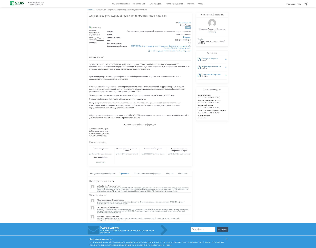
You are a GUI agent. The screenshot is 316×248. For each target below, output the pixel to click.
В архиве (187, 37)
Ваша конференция (120, 3)
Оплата (190, 3)
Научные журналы (174, 3)
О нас (200, 3)
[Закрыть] (227, 239)
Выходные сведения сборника (102, 173)
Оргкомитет (124, 173)
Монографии (155, 3)
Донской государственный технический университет (169, 50)
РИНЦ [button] (188, 27)
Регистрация (291, 4)
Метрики (169, 173)
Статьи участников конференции (148, 173)
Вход (299, 4)
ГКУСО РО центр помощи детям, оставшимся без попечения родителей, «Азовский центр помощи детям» (161, 47)
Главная (90, 10)
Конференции (139, 3)
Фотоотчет (182, 173)
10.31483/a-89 (185, 22)
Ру (306, 4)
